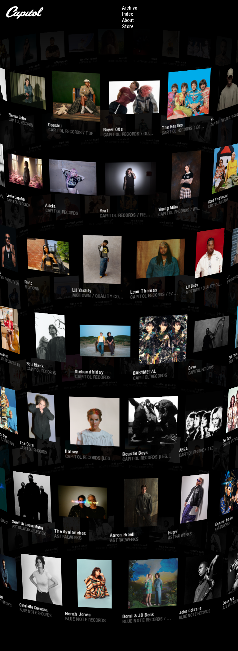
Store (128, 27)
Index (127, 14)
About (128, 21)
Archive (129, 8)
